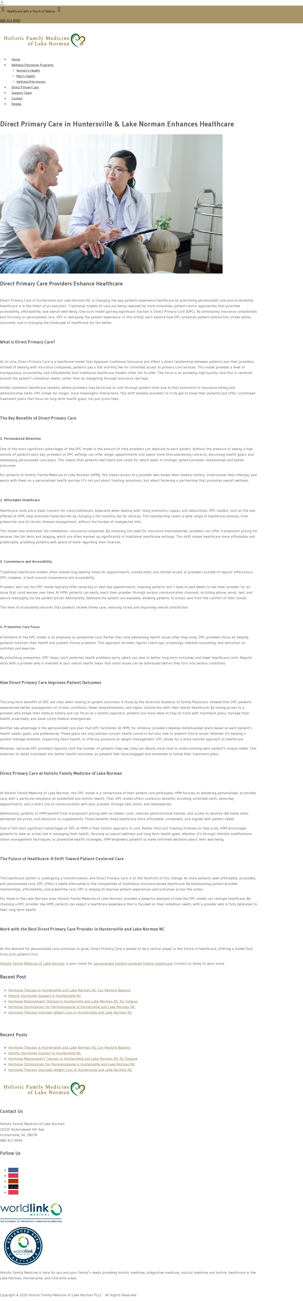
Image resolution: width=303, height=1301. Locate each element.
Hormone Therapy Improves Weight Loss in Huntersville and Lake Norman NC (70, 1012)
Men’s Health (25, 76)
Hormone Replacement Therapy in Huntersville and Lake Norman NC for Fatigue (72, 1001)
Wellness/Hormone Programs (33, 65)
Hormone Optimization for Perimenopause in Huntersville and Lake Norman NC (71, 1007)
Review (16, 104)
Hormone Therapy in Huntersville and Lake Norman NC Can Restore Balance (69, 990)
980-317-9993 (10, 20)
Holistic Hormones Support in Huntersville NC (44, 995)
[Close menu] (2, 2)
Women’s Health (28, 70)
